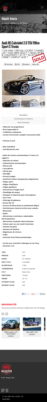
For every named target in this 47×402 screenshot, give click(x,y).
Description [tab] (23, 115)
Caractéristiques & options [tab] (23, 119)
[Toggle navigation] (42, 7)
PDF (18, 64)
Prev (3, 314)
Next (6, 314)
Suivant (34, 64)
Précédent (10, 64)
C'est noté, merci (37, 397)
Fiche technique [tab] (23, 122)
